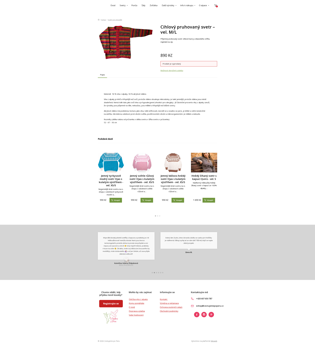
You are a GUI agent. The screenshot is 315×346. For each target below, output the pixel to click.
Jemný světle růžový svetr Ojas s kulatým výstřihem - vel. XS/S (142, 179)
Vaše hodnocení (136, 315)
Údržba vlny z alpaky (138, 299)
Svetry (123, 5)
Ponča (134, 5)
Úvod (112, 5)
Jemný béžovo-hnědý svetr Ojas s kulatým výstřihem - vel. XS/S (173, 179)
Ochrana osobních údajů (171, 307)
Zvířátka (153, 5)
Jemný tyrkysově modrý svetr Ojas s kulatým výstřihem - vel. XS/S (111, 180)
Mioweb (214, 341)
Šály (143, 5)
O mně (132, 307)
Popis (102, 74)
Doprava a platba (137, 311)
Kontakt (164, 299)
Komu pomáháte (136, 303)
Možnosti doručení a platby (171, 70)
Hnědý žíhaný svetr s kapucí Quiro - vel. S (204, 177)
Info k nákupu (186, 5)
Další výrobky (168, 5)
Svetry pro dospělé (115, 20)
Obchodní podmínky (169, 311)
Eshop (103, 20)
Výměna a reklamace (169, 303)
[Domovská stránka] (98, 20)
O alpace (203, 5)
